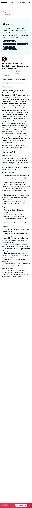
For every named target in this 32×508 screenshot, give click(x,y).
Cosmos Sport (13, 104)
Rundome (24, 106)
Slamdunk (16, 106)
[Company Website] (16, 71)
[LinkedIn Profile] (19, 71)
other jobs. (10, 14)
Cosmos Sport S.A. (8, 71)
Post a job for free (21, 505)
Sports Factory (7, 106)
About (12, 2)
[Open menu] (29, 2)
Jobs (16, 2)
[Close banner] (29, 505)
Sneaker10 (22, 104)
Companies (23, 2)
